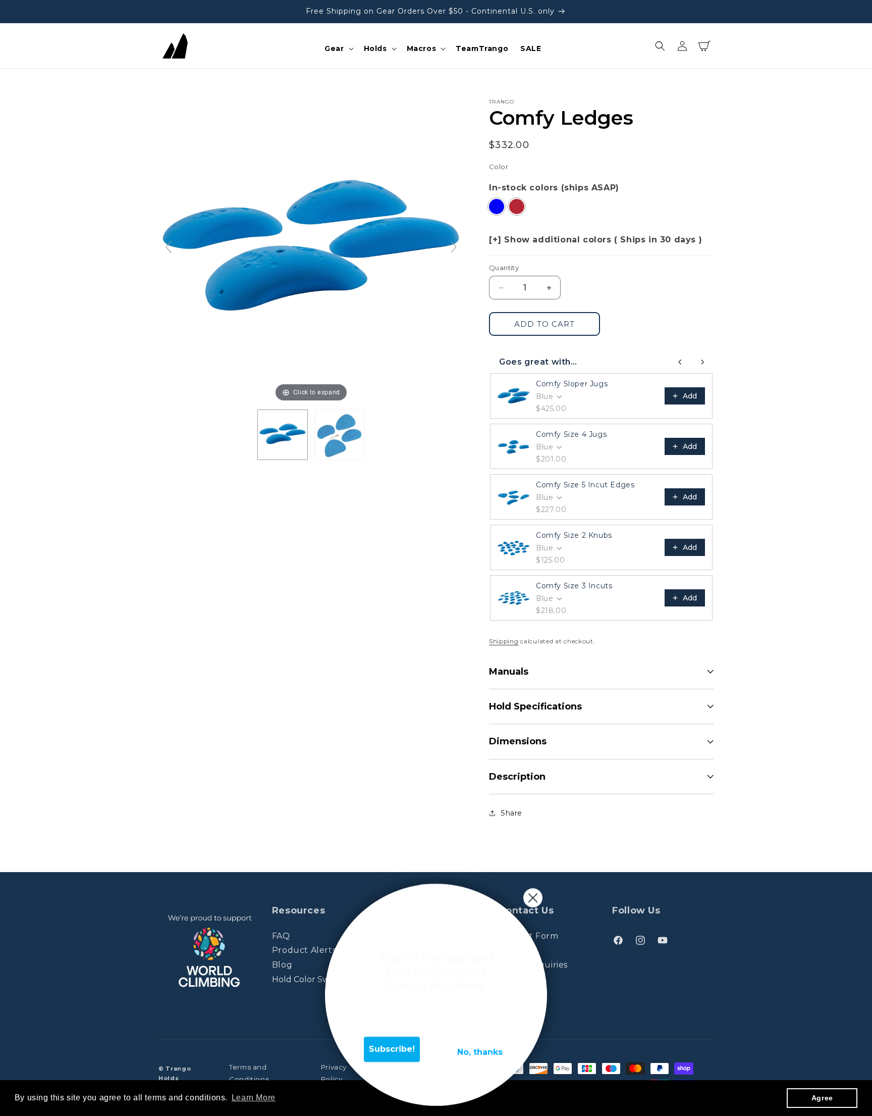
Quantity (504, 268)
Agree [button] (822, 1098)
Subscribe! (392, 1049)
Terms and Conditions (249, 1073)
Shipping (504, 641)
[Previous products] (680, 362)
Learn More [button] (254, 1097)
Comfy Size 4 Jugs (571, 434)
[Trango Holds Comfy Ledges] (282, 435)
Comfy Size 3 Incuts (574, 585)
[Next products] (702, 362)
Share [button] (511, 813)
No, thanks (480, 1052)
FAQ (281, 936)
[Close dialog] (533, 898)
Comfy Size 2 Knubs (574, 535)
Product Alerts (304, 950)
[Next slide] (454, 247)
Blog (282, 965)
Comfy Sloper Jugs (572, 383)
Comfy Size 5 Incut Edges (585, 484)
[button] (337, 48)
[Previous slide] (168, 247)
